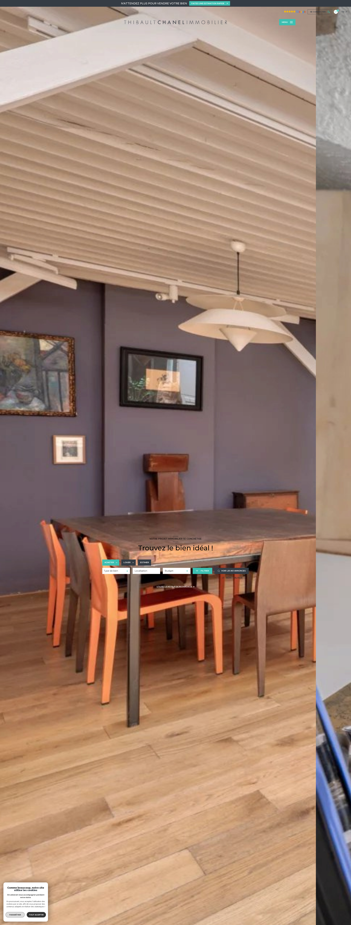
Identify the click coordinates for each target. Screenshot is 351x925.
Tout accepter (36, 915)
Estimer (144, 562)
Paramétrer (15, 915)
